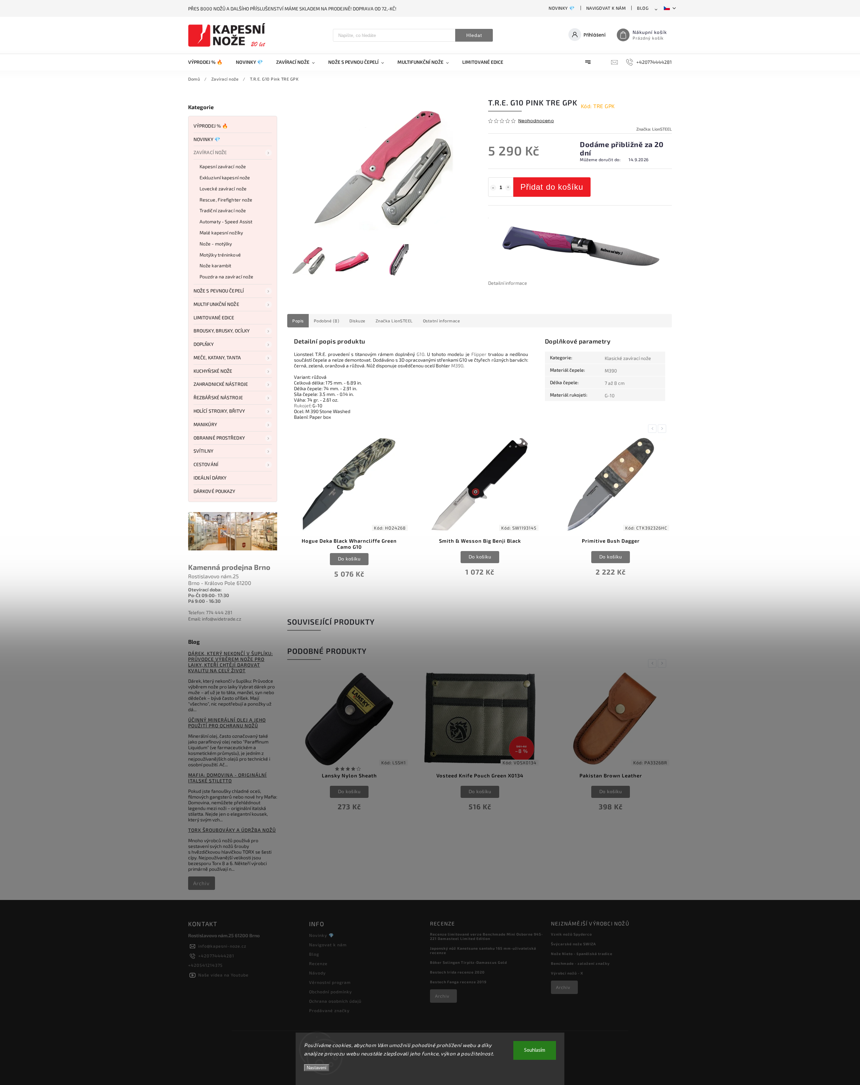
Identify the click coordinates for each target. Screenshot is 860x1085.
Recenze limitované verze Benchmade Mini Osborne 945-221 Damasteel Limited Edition (486, 936)
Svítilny (203, 451)
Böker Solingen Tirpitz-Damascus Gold (468, 962)
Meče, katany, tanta (217, 357)
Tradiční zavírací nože (223, 210)
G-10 (609, 395)
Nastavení (317, 1067)
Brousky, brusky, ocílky (222, 330)
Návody (317, 973)
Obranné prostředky (219, 438)
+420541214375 (205, 965)
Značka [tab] (394, 320)
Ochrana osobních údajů (335, 1001)
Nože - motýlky (216, 243)
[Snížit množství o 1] (493, 188)
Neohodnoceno (536, 121)
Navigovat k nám (606, 8)
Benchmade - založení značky (580, 963)
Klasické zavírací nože (628, 358)
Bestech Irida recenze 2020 (457, 972)
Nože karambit (215, 265)
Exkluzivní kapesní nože (225, 177)
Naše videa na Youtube (223, 975)
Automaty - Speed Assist (226, 221)
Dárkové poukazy (214, 491)
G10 (420, 354)
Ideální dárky (210, 478)
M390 (457, 365)
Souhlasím (534, 1050)
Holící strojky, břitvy (219, 411)
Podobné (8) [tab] (327, 320)
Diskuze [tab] (357, 320)
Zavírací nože (210, 152)
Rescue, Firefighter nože (226, 199)
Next (663, 428)
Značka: (654, 129)
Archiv (201, 883)
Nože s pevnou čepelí (219, 290)
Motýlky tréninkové (220, 255)
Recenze (318, 963)
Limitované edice (214, 317)
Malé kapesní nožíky (221, 232)
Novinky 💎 (562, 8)
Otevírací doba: (205, 589)
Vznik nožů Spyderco (571, 934)
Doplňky (204, 344)
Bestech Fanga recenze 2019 (458, 982)
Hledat (474, 35)
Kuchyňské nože (213, 371)
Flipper (478, 354)
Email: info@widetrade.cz (214, 619)
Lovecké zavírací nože (223, 188)
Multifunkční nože (216, 304)
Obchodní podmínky (330, 991)
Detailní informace (507, 283)
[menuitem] (208, 62)
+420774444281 (216, 955)
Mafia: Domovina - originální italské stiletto (227, 777)
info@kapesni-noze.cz (222, 946)
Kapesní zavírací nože (223, 166)
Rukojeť (302, 405)
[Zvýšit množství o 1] (508, 188)
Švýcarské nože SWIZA (573, 944)
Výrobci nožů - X (567, 973)
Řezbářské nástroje (218, 397)
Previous (653, 428)
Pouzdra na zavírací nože (226, 276)
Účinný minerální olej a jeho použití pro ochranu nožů (227, 722)
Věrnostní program (330, 982)
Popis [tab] (298, 320)
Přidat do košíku (551, 186)
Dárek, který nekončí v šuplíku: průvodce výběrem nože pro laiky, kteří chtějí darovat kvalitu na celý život (230, 661)
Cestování (206, 464)
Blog (642, 8)
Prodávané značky (329, 1010)
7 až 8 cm (615, 383)
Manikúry (205, 424)
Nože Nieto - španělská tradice (581, 953)
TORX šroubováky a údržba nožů (232, 830)
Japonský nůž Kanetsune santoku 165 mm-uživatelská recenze (483, 950)
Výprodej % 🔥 (211, 126)
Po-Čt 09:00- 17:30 (208, 595)
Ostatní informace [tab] (441, 320)
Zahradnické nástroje (221, 384)
